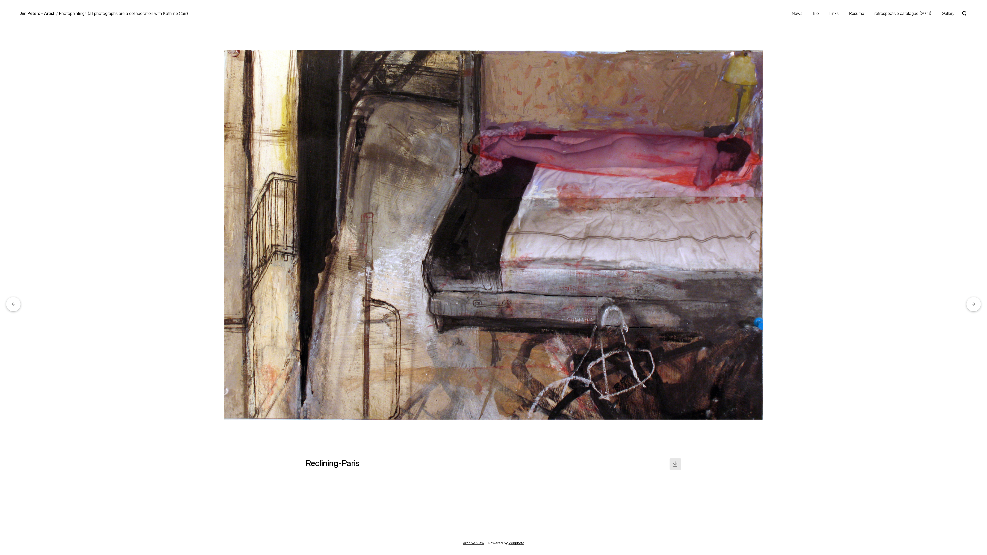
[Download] (675, 464)
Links (834, 13)
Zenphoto (516, 543)
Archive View (473, 543)
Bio (816, 13)
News (797, 13)
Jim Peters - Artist (37, 13)
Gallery (948, 13)
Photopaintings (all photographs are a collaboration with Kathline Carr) (123, 13)
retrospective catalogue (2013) (902, 13)
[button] (13, 304)
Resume (856, 13)
